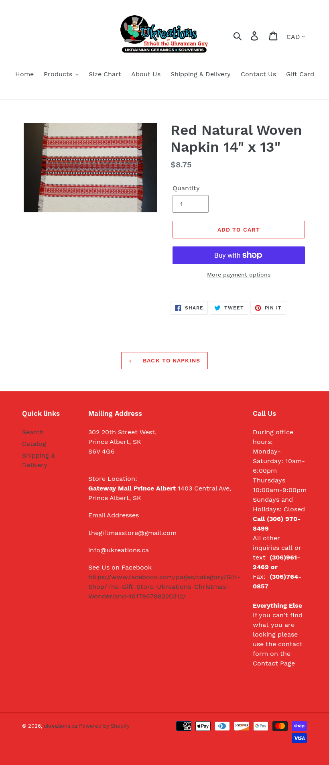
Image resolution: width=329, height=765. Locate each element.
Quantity (186, 188)
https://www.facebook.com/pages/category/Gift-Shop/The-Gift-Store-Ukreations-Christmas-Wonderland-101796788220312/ (164, 586)
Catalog (34, 444)
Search (33, 432)
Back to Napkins (170, 360)
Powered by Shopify (104, 726)
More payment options (238, 274)
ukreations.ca (60, 726)
